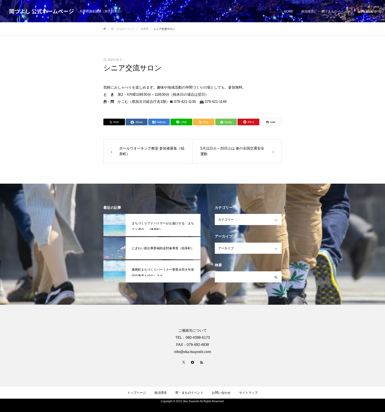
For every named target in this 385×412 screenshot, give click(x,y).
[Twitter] (183, 362)
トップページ (136, 392)
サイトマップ (248, 392)
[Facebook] (192, 362)
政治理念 (307, 11)
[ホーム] (104, 28)
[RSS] (201, 362)
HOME (288, 11)
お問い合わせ (367, 11)
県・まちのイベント (336, 11)
